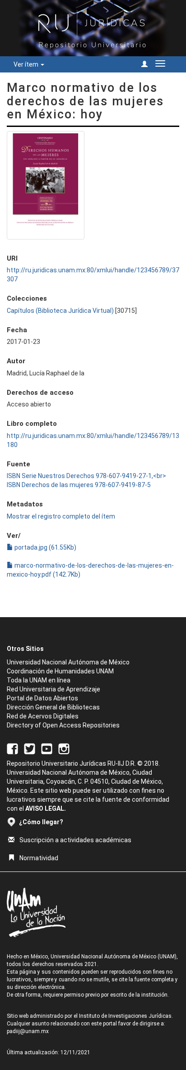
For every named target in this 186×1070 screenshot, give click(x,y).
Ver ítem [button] (27, 64)
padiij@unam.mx (28, 1031)
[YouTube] (46, 748)
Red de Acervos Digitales (43, 716)
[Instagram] (64, 748)
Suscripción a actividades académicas (75, 840)
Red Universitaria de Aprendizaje (53, 689)
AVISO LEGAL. (45, 808)
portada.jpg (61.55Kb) (44, 547)
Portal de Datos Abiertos (42, 698)
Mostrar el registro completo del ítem (61, 516)
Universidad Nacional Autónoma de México (68, 662)
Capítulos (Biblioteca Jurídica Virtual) (60, 310)
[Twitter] (29, 748)
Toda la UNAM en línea (38, 680)
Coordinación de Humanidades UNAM (60, 671)
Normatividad (38, 858)
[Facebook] (12, 748)
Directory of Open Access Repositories (63, 725)
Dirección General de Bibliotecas (53, 707)
